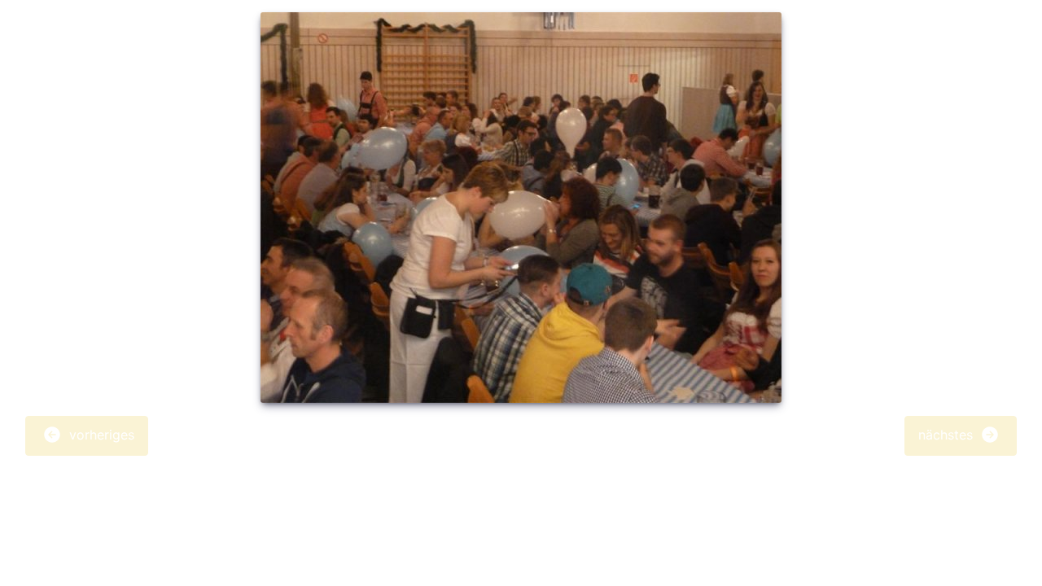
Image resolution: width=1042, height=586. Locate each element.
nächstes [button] (947, 434)
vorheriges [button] (99, 434)
